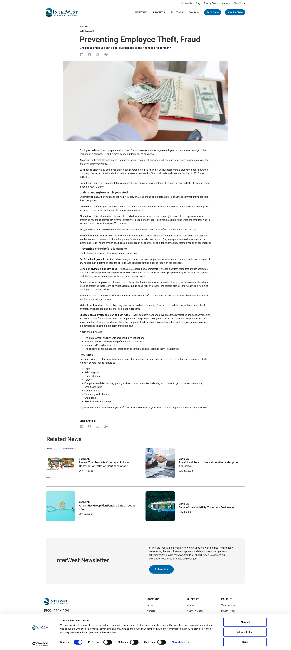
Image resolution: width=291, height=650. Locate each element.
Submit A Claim (235, 12)
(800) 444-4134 (56, 610)
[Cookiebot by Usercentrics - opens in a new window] (40, 644)
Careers (226, 3)
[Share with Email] (97, 426)
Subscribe (161, 569)
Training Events (211, 3)
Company (194, 12)
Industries (141, 12)
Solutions (177, 12)
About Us (152, 605)
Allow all (245, 622)
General (84, 458)
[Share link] (105, 54)
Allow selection (245, 632)
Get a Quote (213, 12)
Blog (198, 3)
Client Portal (239, 3)
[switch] (107, 642)
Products (159, 12)
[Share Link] (105, 426)
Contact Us (186, 3)
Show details (178, 642)
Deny (245, 642)
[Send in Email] (97, 54)
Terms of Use (228, 605)
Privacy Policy (228, 610)
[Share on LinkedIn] (82, 54)
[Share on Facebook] (89, 54)
